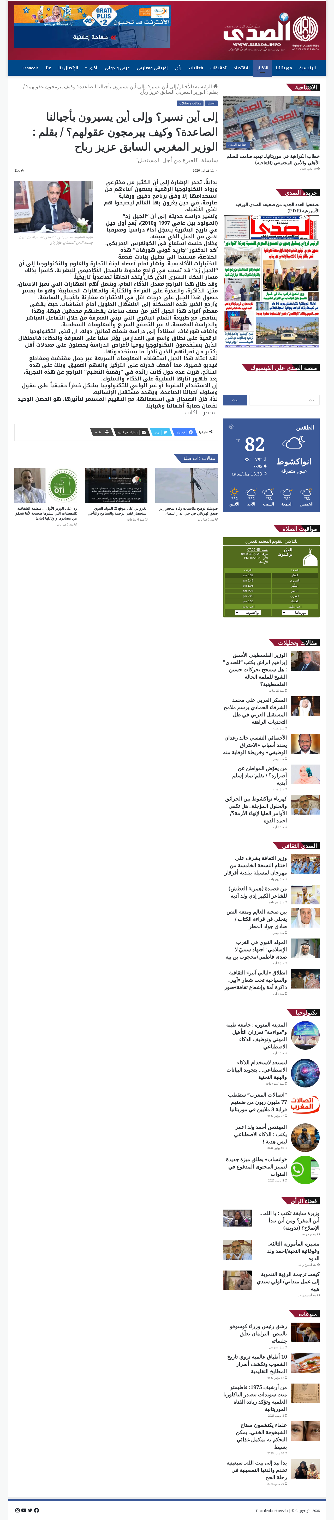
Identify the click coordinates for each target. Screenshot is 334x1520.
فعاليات (196, 68)
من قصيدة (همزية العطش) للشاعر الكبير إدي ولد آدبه (258, 892)
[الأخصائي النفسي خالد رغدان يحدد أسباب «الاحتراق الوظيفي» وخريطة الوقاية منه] (305, 744)
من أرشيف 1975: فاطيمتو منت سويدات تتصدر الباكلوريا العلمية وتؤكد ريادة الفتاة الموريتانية (255, 1398)
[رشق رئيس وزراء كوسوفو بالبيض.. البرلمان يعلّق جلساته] (305, 1332)
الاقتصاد (242, 68)
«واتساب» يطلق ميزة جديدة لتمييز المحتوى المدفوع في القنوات (256, 1166)
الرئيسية (307, 68)
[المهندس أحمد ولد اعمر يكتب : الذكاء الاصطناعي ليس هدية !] (305, 1137)
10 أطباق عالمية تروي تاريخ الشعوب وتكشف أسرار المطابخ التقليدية (257, 1364)
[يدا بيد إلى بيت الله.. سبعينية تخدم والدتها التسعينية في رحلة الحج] (305, 1469)
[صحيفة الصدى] (271, 32)
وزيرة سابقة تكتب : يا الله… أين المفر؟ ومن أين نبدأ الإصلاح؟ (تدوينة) (289, 1220)
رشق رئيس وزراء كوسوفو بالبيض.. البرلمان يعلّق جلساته (258, 1333)
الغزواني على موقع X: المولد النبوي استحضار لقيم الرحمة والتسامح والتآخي (117, 511)
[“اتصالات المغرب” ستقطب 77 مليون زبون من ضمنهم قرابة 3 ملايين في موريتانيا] (305, 1105)
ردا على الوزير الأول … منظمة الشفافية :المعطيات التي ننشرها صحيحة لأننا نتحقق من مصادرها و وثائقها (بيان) (46, 513)
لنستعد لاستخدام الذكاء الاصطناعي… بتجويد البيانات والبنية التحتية (256, 1069)
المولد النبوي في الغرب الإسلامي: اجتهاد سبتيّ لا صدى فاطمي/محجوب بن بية (256, 949)
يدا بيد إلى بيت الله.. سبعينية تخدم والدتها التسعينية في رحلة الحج (256, 1470)
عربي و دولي (117, 68)
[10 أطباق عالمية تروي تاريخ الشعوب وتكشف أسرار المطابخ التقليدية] (305, 1363)
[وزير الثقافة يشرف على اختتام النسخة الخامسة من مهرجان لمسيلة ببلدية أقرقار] (305, 864)
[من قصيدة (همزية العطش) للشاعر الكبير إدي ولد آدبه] (305, 894)
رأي (178, 68)
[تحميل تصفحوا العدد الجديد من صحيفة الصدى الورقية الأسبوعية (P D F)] (271, 348)
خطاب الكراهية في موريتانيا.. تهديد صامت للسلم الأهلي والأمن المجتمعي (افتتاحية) (273, 159)
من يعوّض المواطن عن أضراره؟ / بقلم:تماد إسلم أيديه (259, 775)
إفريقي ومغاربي (152, 68)
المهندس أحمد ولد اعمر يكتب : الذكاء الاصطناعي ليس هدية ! (260, 1134)
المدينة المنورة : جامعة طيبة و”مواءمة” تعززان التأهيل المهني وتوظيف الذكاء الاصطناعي (256, 1035)
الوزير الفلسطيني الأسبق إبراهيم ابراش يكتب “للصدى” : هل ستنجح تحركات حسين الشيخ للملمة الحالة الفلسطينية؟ (255, 669)
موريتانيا (284, 68)
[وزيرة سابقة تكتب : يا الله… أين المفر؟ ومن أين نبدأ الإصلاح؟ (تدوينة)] (237, 1218)
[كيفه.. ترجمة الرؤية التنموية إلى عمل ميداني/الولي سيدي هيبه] (237, 1280)
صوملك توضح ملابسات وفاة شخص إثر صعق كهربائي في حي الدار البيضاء (188, 511)
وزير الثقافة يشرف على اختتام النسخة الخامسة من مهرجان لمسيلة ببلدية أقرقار (256, 865)
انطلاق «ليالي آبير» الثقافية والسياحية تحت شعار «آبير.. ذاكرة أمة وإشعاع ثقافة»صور (255, 980)
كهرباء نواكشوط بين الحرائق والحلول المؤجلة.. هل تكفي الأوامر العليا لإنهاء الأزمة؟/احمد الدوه (256, 809)
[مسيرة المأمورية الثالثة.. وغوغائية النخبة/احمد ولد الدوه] (237, 1250)
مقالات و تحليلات (190, 103)
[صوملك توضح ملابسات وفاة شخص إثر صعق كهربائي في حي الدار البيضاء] (186, 485)
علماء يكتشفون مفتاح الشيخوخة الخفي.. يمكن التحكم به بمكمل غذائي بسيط (261, 1435)
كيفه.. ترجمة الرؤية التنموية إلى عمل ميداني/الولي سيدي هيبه (288, 1281)
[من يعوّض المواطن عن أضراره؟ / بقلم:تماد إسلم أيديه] (305, 774)
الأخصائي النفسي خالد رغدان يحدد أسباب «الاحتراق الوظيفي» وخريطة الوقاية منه (255, 745)
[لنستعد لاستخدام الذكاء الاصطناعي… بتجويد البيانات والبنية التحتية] (305, 1073)
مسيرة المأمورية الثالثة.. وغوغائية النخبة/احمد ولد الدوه (293, 1251)
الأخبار (263, 68)
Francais (30, 68)
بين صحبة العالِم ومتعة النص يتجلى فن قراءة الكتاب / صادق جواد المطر (256, 919)
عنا (48, 68)
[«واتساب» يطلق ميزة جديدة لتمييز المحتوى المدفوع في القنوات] (305, 1170)
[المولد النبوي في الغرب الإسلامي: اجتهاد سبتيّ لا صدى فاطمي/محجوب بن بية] (305, 948)
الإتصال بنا (68, 68)
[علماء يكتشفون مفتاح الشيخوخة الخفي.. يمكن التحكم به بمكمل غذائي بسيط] (305, 1431)
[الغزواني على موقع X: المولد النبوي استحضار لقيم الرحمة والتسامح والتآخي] (116, 485)
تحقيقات (218, 68)
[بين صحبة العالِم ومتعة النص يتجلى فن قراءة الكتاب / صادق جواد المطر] (305, 918)
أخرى (92, 68)
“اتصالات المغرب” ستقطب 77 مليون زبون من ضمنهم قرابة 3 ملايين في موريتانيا (257, 1102)
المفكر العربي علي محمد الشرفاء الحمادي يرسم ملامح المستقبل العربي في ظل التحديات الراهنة (255, 710)
